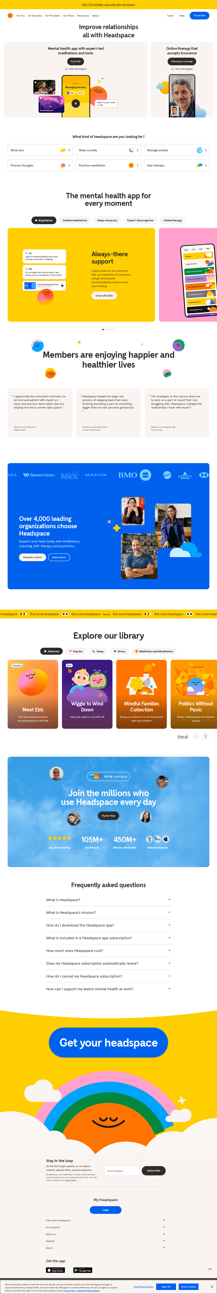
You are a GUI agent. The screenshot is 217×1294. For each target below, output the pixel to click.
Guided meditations (75, 220)
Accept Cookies (188, 1286)
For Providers (52, 15)
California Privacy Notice (88, 1290)
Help (182, 15)
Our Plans (68, 15)
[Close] (211, 1286)
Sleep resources (107, 220)
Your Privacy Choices (143, 1286)
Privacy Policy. (71, 1180)
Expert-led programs (140, 220)
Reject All (166, 1286)
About (95, 15)
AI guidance (45, 220)
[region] (108, 1287)
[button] (40, 150)
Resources (83, 15)
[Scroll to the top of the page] (210, 1269)
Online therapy (173, 220)
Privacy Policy (69, 1290)
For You (21, 15)
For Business (35, 15)
